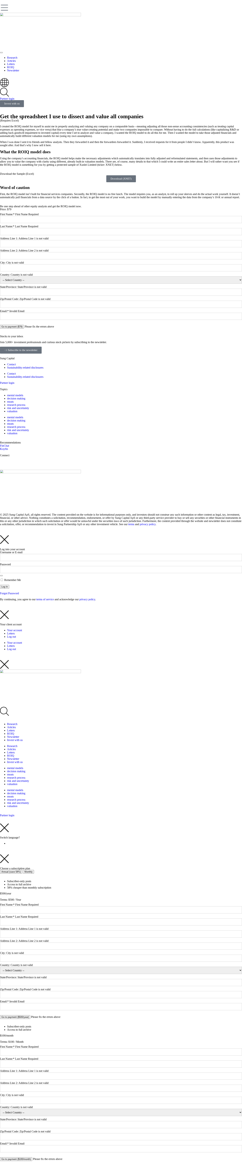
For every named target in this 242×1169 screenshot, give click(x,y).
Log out (11, 636)
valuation (12, 411)
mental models (15, 395)
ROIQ (10, 733)
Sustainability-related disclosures (25, 367)
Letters (11, 633)
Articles (11, 727)
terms (131, 524)
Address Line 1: (9, 238)
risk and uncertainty (18, 408)
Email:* (4, 311)
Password (5, 564)
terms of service (45, 599)
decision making (16, 398)
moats (10, 401)
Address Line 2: (9, 250)
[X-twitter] (4, 461)
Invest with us (15, 740)
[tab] (11, 872)
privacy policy (148, 524)
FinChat (4, 445)
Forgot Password (9, 593)
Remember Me (12, 579)
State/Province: (9, 286)
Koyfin (4, 448)
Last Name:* (7, 226)
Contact (11, 364)
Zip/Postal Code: (9, 299)
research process (16, 404)
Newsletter (13, 736)
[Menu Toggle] (1, 52)
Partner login (7, 98)
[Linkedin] (14, 461)
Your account (14, 630)
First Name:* (7, 214)
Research (12, 724)
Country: (5, 274)
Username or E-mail (11, 552)
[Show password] (1, 575)
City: (3, 262)
